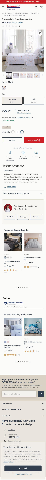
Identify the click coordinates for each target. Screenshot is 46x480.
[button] (42, 75)
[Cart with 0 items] (41, 7)
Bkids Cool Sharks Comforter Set (33, 343)
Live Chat (11, 430)
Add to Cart (32, 140)
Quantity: (6, 132)
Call (8, 217)
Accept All (23, 468)
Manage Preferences (23, 474)
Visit (34, 217)
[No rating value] (10, 26)
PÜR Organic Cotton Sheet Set (12, 262)
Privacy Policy (35, 387)
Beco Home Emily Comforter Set (32, 258)
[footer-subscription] (41, 394)
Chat (21, 217)
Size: (3, 94)
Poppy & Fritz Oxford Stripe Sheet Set (12, 346)
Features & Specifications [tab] (16, 193)
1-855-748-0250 (13, 437)
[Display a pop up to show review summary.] (21, 270)
